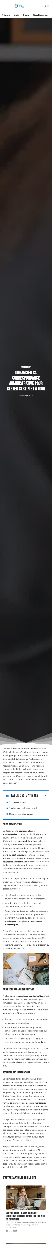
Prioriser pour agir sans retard (23, 808)
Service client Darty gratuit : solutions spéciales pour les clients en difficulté (25, 1216)
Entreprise (26, 367)
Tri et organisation (17, 802)
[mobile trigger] (5, 6)
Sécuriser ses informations (21, 814)
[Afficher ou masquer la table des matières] (42, 795)
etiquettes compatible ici (15, 862)
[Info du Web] (19, 6)
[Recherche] (40, 6)
